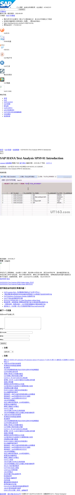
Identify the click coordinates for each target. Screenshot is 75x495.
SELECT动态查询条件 (11, 466)
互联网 (66, 360)
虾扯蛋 (6, 106)
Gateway (42, 360)
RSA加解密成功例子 (11, 392)
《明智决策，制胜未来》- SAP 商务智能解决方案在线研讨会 (25, 304)
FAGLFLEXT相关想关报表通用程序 (16, 486)
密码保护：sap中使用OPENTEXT (15, 398)
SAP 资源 (7, 104)
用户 (54, 360)
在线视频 (16, 150)
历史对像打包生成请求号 (12, 474)
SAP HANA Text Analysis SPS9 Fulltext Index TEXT (17, 282)
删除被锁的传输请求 (11, 482)
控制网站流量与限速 (11, 388)
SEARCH (22, 9)
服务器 (60, 360)
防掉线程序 (8, 476)
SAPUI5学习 (8, 108)
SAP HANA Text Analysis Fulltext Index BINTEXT (16, 284)
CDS (49, 360)
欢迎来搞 (7, 116)
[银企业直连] (2, 73)
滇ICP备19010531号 (14, 494)
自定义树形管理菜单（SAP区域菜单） (17, 402)
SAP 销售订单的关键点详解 (13, 376)
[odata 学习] (2, 48)
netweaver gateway (32, 360)
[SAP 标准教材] (2, 56)
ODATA (13, 360)
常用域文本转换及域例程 (12, 365)
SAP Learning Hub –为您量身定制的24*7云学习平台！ (22, 292)
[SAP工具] (2, 64)
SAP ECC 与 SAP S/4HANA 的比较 (16, 378)
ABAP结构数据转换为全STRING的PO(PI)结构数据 (21, 369)
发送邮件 (7, 367)
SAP (5, 100)
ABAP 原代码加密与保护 (12, 488)
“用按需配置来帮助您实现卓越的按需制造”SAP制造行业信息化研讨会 (28, 294)
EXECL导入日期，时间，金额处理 (16, 490)
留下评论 (23, 163)
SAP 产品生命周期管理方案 (13, 298)
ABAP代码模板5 (9, 400)
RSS (7, 15)
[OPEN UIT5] (2, 31)
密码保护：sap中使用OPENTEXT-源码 (17, 396)
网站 (1, 339)
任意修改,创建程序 (10, 478)
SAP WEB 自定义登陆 (11, 468)
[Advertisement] (37, 132)
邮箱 (1, 336)
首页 (5, 98)
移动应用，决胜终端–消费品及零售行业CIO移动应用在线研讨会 (26, 302)
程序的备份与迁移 (10, 484)
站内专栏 (3, 279)
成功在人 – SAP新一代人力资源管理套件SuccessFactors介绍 (24, 306)
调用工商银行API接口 (11, 406)
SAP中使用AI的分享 (11, 371)
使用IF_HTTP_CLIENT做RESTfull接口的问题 (19, 380)
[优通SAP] (8, 7)
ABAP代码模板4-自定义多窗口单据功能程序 (19, 412)
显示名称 (3, 332)
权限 (6, 360)
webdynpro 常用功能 (11, 470)
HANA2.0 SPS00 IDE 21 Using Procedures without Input (22, 300)
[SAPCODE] (2, 89)
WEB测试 (7, 114)
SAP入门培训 (8, 408)
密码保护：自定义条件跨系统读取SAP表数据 (19, 394)
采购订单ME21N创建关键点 (13, 374)
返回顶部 (3, 494)
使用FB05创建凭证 (10, 404)
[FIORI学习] (2, 39)
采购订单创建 (8, 382)
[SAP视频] (2, 81)
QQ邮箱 (12, 15)
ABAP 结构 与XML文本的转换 (14, 410)
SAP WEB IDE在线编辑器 (12, 112)
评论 (2, 329)
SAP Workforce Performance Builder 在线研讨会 (19, 296)
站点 (8, 279)
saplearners (21, 360)
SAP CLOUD (8, 102)
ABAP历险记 (8, 472)
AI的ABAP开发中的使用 (12, 363)
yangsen (2, 163)
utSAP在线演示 (9, 110)
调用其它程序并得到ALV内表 (14, 384)
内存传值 (7, 480)
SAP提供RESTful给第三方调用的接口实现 (18, 386)
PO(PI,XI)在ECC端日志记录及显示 (16, 390)
